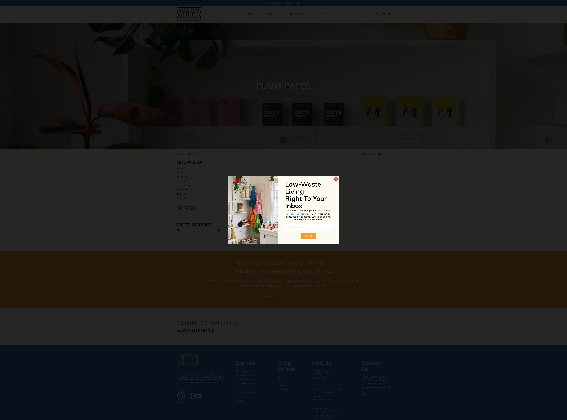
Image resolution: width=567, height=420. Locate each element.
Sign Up (308, 236)
